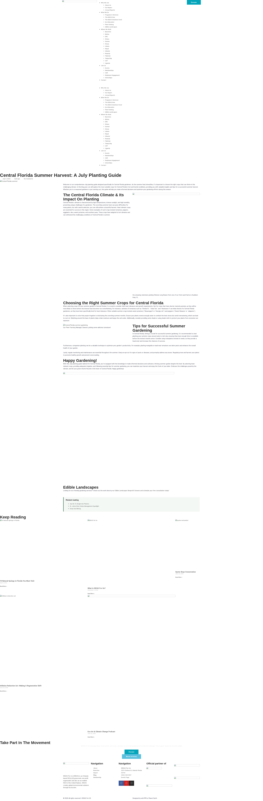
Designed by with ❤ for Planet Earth (145, 798)
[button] (131, 84)
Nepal (107, 49)
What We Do (105, 12)
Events (107, 68)
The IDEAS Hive (110, 17)
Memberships (109, 70)
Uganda (107, 63)
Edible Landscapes (111, 27)
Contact (103, 80)
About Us (108, 5)
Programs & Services (111, 15)
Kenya (107, 44)
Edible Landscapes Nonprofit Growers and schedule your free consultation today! (142, 491)
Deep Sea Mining (75, 509)
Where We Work (106, 29)
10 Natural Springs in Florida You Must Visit (17, 581)
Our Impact (108, 8)
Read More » (3, 586)
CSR (106, 73)
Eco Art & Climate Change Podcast (101, 731)
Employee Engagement (112, 75)
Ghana (107, 39)
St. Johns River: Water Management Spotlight (84, 506)
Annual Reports (110, 10)
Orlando (107, 51)
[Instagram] (131, 783)
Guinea (107, 41)
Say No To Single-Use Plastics (79, 504)
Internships (108, 78)
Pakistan (108, 56)
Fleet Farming (109, 25)
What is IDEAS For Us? (97, 588)
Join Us (103, 66)
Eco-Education (109, 22)
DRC (106, 37)
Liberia (107, 46)
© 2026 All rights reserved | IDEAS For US (77, 798)
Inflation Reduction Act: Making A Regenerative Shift (21, 686)
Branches (108, 32)
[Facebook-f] (121, 783)
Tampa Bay (108, 58)
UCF (106, 61)
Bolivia (107, 34)
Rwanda (107, 54)
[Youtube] (126, 783)
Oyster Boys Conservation (185, 572)
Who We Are (105, 3)
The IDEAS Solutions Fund (113, 20)
